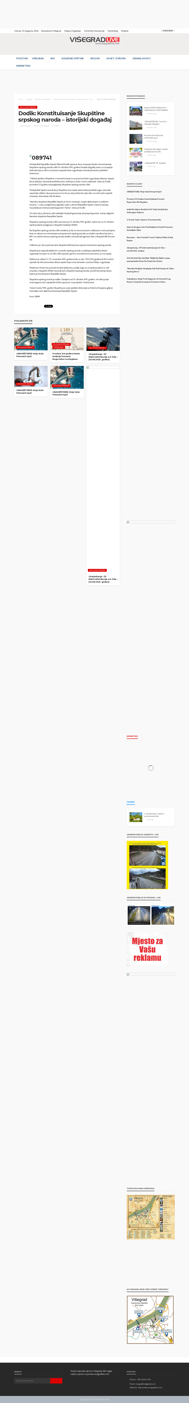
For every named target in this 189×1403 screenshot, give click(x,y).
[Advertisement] (25, 14)
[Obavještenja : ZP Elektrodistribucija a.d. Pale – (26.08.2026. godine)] (103, 339)
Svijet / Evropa (116, 58)
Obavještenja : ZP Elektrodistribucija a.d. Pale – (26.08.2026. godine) (103, 357)
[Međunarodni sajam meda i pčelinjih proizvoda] (136, 153)
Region (95, 58)
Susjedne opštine (72, 58)
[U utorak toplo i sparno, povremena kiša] (136, 817)
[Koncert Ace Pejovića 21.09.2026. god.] (136, 139)
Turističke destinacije (94, 30)
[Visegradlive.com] (94, 40)
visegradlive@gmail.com (145, 1384)
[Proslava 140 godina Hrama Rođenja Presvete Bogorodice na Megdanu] (67, 339)
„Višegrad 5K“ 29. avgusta (155, 163)
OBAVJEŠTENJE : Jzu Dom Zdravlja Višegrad (155, 122)
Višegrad (38, 58)
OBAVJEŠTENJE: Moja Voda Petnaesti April (29, 355)
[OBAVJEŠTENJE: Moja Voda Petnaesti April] (31, 339)
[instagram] (153, 30)
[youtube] (157, 30)
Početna (22, 58)
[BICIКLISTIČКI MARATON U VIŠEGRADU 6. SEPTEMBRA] (136, 111)
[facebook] (146, 30)
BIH (53, 58)
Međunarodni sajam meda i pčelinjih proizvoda (156, 150)
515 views (55, 126)
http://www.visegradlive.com (150, 1387)
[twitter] (150, 30)
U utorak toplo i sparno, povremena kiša (144, 220)
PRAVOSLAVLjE (59, 347)
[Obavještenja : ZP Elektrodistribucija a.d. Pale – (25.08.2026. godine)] (103, 469)
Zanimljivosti (141, 58)
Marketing (113, 30)
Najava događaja (72, 30)
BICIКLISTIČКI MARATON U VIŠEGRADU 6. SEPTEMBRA (156, 109)
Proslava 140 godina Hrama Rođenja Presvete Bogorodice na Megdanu (66, 356)
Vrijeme (124, 30)
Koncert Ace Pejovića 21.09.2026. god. (153, 136)
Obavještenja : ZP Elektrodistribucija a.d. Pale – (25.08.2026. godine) (103, 579)
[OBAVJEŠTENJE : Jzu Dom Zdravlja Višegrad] (136, 125)
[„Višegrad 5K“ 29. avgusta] (136, 166)
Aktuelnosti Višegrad (51, 30)
